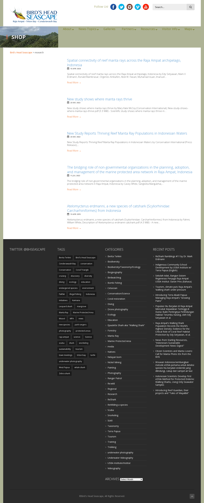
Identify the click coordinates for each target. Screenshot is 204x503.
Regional (112, 388)
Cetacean (112, 288)
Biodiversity (114, 261)
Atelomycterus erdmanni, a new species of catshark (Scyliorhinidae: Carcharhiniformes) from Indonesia (118, 208)
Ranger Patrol (115, 378)
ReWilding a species (118, 404)
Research (112, 394)
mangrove (81, 306)
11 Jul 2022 (75, 175)
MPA (72, 318)
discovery (75, 276)
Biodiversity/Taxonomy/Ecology (124, 267)
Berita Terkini (65, 257)
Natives (111, 351)
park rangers (80, 324)
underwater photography (70, 361)
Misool (62, 318)
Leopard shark (65, 306)
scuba (61, 343)
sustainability (65, 349)
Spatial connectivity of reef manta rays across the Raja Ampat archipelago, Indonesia (124, 62)
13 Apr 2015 (75, 214)
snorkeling (83, 343)
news (81, 318)
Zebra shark (64, 373)
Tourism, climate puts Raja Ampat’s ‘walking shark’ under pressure (173, 288)
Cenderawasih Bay (67, 263)
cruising (62, 276)
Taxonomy (113, 425)
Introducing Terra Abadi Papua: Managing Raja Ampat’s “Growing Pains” (172, 297)
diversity (88, 276)
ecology (72, 282)
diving (61, 282)
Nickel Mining (114, 362)
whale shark (79, 367)
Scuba (111, 410)
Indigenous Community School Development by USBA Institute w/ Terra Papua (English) (173, 267)
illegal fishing (75, 294)
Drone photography (118, 309)
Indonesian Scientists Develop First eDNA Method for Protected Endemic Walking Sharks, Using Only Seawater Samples (174, 380)
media (111, 346)
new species (64, 324)
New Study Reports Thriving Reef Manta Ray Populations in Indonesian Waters (127, 133)
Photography (114, 372)
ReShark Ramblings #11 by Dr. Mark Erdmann (173, 258)
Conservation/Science (119, 293)
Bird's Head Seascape (21, 52)
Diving (111, 304)
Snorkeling (113, 415)
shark (71, 343)
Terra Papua (114, 431)
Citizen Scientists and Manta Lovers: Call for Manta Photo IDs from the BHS (174, 353)
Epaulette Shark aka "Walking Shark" (126, 325)
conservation (86, 263)
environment (88, 288)
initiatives (63, 300)
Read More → (74, 82)
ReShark (112, 399)
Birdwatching (114, 277)
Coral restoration (116, 298)
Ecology (112, 314)
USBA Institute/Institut (119, 463)
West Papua (64, 367)
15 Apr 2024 (75, 68)
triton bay (81, 355)
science (77, 337)
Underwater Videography (120, 457)
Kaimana (76, 300)
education (85, 282)
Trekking (112, 447)
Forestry (112, 330)
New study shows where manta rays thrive (99, 99)
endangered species (68, 288)
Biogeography (115, 272)
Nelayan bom (114, 357)
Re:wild (111, 383)
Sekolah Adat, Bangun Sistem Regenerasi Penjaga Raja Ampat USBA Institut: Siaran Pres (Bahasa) (173, 278)
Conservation (65, 270)
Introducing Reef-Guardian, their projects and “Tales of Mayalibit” (172, 392)
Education (113, 319)
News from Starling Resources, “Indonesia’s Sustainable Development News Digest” (171, 342)
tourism (79, 349)
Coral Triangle (82, 270)
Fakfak (62, 294)
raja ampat (64, 337)
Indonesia (90, 294)
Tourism (112, 436)
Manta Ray (63, 312)
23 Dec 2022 (75, 102)
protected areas (83, 330)
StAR (110, 420)
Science (88, 337)
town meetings (65, 355)
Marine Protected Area (83, 312)
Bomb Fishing (115, 282)
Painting (112, 367)
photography (65, 330)
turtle (93, 355)
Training (112, 441)
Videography (114, 468)
